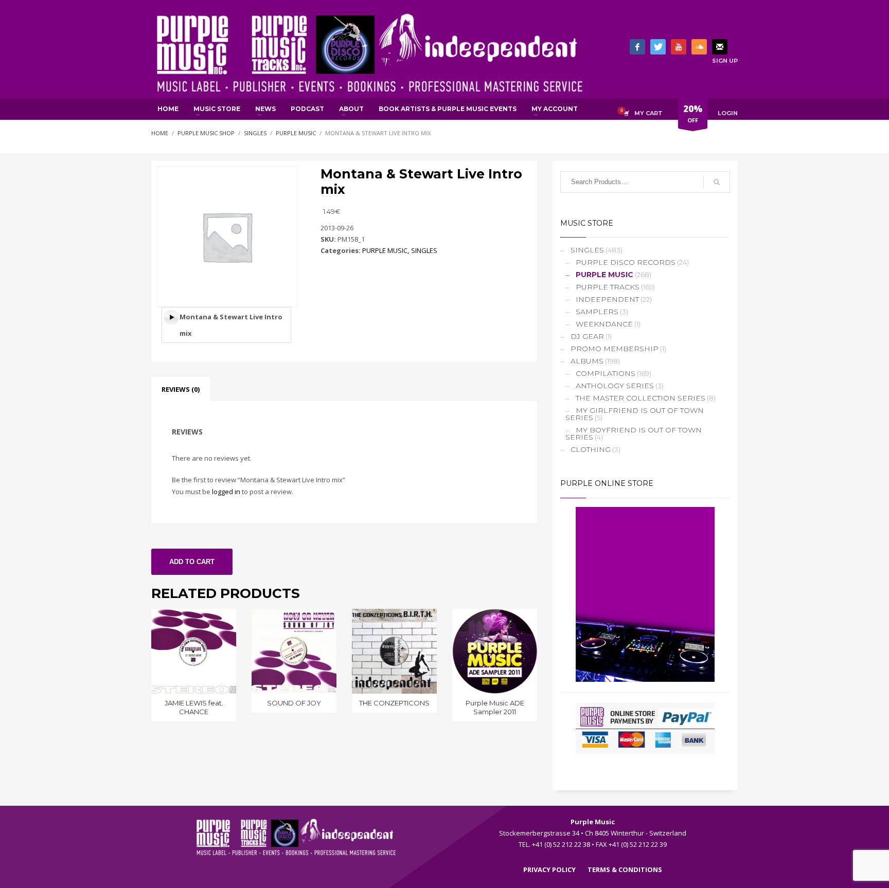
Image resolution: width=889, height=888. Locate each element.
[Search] (716, 182)
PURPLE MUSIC (384, 250)
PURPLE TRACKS (607, 287)
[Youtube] (678, 47)
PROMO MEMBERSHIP (615, 348)
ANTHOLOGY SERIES (615, 385)
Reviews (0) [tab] (181, 389)
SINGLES (424, 250)
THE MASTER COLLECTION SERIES (640, 398)
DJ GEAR (587, 336)
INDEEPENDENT (607, 299)
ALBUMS (587, 361)
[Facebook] (637, 47)
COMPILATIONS (605, 373)
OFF (692, 113)
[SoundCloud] (699, 47)
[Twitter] (658, 47)
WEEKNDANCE (604, 324)
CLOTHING (591, 449)
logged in (226, 491)
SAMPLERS (597, 311)
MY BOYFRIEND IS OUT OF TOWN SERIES (633, 433)
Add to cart (192, 562)
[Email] (719, 47)
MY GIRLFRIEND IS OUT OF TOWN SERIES (634, 414)
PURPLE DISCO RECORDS (625, 262)
